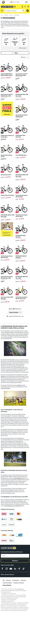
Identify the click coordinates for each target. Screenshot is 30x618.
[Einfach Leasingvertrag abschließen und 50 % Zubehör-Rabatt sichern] (7, 229)
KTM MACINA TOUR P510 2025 (20, 136)
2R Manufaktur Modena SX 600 (6, 156)
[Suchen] (23, 10)
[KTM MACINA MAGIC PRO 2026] (22, 228)
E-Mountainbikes (18, 478)
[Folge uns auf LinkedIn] (15, 568)
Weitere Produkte (13, 312)
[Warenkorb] (28, 6)
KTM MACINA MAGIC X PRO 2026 (21, 256)
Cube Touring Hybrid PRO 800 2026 (7, 298)
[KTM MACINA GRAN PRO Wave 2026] (22, 269)
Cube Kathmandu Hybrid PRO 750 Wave (21, 215)
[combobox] (14, 10)
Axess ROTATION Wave (21, 155)
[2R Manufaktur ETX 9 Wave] (7, 188)
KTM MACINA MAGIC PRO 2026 (21, 236)
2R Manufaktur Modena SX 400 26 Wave (7, 136)
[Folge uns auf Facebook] (2, 568)
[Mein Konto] (25, 6)
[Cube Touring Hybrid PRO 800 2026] (7, 290)
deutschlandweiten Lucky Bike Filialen (12, 505)
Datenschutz (23, 580)
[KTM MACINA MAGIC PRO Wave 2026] (22, 87)
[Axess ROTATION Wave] (22, 148)
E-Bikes (2, 376)
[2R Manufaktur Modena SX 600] (7, 148)
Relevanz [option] (23, 57)
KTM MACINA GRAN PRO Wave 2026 (22, 277)
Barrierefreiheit (15, 580)
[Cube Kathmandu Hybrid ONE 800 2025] (7, 249)
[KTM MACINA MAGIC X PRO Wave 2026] (7, 208)
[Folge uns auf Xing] (19, 568)
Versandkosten (20, 589)
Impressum (8, 580)
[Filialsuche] (22, 6)
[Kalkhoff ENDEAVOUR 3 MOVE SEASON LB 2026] (7, 67)
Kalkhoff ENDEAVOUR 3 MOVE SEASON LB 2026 (6, 74)
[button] (2, 11)
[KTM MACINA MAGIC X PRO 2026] (22, 249)
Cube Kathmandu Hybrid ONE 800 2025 (7, 256)
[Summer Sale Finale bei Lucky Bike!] (7, 109)
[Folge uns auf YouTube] (10, 568)
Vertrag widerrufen (7, 585)
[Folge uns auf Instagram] (6, 568)
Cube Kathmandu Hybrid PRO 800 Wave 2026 (7, 277)
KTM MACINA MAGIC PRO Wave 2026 (22, 95)
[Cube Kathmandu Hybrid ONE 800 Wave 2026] (22, 67)
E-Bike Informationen (5, 388)
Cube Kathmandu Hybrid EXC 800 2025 (21, 196)
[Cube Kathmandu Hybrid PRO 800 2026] (22, 108)
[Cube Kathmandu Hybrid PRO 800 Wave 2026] (7, 269)
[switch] (26, 2)
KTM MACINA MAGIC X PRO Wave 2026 (7, 215)
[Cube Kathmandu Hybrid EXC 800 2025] (22, 188)
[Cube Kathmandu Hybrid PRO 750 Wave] (22, 208)
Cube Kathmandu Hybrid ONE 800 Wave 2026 (21, 74)
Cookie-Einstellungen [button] (7, 582)
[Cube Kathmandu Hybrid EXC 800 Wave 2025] (22, 290)
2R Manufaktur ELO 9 (6, 174)
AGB (4, 580)
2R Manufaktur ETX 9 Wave (7, 195)
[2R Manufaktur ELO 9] (7, 168)
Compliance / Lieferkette (18, 582)
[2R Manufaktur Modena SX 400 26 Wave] (7, 128)
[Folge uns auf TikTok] (23, 568)
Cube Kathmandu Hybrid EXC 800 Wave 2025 (21, 298)
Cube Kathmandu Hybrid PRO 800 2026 (21, 115)
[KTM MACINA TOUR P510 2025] (22, 128)
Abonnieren (15, 560)
